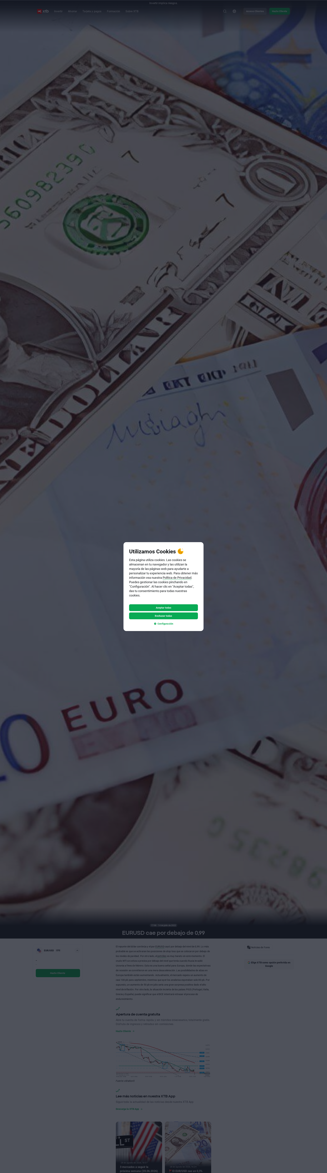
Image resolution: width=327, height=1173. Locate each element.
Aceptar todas (163, 607)
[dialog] (163, 586)
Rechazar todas (163, 615)
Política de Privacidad (177, 578)
